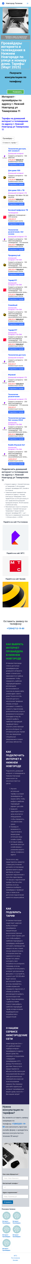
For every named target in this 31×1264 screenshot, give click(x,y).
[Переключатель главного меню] (27, 3)
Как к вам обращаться (11, 1174)
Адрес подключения (10, 1192)
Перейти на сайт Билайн (15, 579)
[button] (15, 651)
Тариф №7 (12, 330)
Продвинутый (14, 255)
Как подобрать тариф (13, 912)
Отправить (8, 1202)
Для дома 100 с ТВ (16, 190)
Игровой (12, 375)
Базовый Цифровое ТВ (18, 210)
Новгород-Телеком (14, 3)
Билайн (15, 1260)
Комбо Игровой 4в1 (16, 445)
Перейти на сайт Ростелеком (15, 522)
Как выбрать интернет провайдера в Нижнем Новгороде (14, 651)
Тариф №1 (12, 280)
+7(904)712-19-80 (15, 628)
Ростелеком (15, 1258)
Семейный (12, 305)
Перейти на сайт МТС (15, 553)
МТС (15, 1255)
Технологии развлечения (14, 395)
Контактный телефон (11, 1183)
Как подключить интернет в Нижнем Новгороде (15, 759)
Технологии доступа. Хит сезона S (17, 150)
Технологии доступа (17, 355)
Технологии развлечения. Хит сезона (16, 232)
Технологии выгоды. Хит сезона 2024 (17, 419)
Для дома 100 (14, 170)
